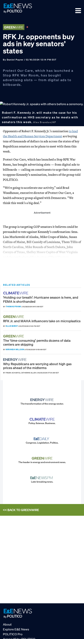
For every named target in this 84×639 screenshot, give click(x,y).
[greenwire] (14, 316)
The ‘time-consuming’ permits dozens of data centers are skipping (37, 342)
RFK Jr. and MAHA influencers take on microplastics (41, 321)
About (7, 624)
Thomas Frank (13, 306)
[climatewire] (16, 293)
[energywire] (15, 359)
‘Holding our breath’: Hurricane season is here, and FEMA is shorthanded (40, 299)
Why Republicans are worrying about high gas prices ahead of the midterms (37, 366)
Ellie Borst (12, 326)
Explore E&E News (16, 629)
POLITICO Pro (12, 634)
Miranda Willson (15, 349)
